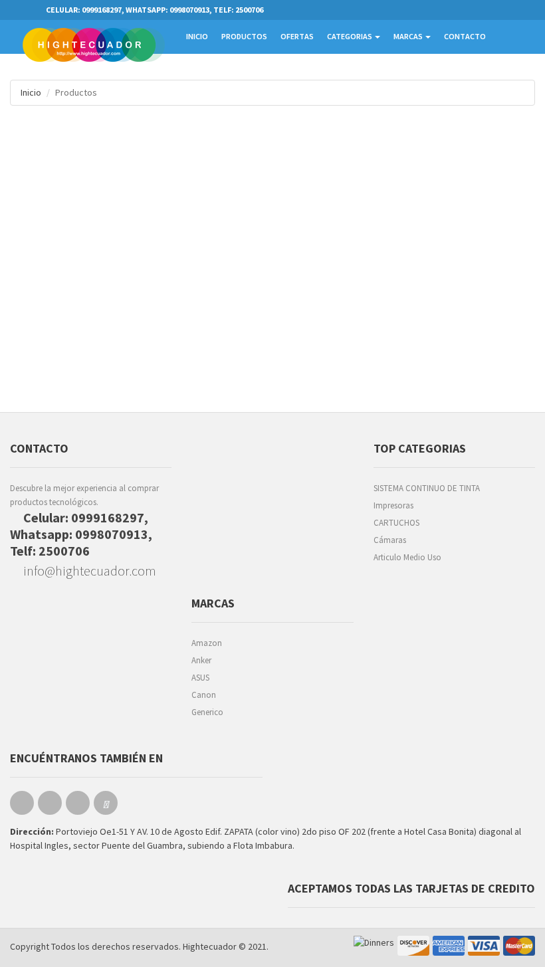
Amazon (206, 643)
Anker (201, 660)
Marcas (408, 36)
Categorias (350, 36)
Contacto (465, 36)
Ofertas (297, 36)
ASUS (200, 677)
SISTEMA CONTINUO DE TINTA (427, 488)
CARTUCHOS (396, 522)
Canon (203, 694)
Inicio (197, 36)
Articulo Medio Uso (407, 557)
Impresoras (393, 505)
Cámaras (390, 540)
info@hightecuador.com (88, 570)
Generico (207, 712)
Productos (244, 36)
